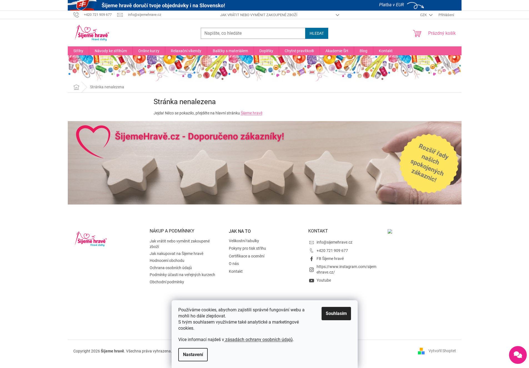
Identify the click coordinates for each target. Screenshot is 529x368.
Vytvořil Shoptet (442, 351)
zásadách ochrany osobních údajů (258, 339)
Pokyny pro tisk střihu (247, 248)
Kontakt (236, 271)
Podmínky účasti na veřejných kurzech (182, 274)
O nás (234, 263)
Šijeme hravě (251, 113)
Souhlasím (336, 313)
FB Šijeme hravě (330, 258)
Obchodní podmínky (167, 282)
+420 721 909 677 (332, 250)
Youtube (324, 280)
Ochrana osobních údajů (171, 268)
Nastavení (193, 354)
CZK (424, 15)
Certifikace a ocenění (246, 256)
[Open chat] (518, 355)
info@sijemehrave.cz (334, 242)
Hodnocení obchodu (167, 260)
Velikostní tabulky (244, 241)
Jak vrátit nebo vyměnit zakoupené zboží (258, 15)
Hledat (317, 33)
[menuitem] (78, 50)
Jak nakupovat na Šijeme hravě (176, 253)
